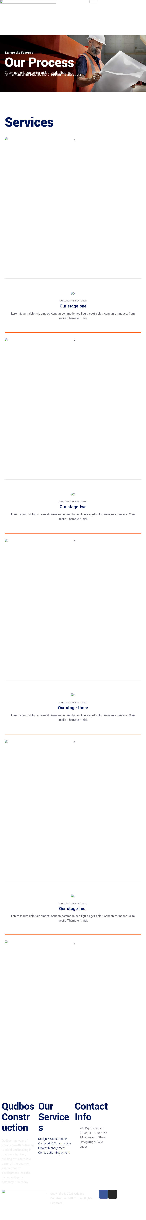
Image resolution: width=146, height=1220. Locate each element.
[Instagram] (112, 1194)
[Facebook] (103, 1194)
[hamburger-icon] (93, 1)
